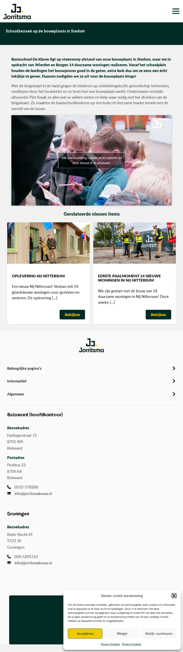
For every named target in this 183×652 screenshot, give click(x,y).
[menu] (163, 11)
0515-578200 (26, 487)
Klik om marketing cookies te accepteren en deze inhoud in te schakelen (92, 160)
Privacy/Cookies (110, 644)
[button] (174, 595)
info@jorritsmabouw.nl (33, 493)
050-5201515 (26, 556)
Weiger (122, 633)
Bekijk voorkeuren (159, 633)
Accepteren (85, 633)
